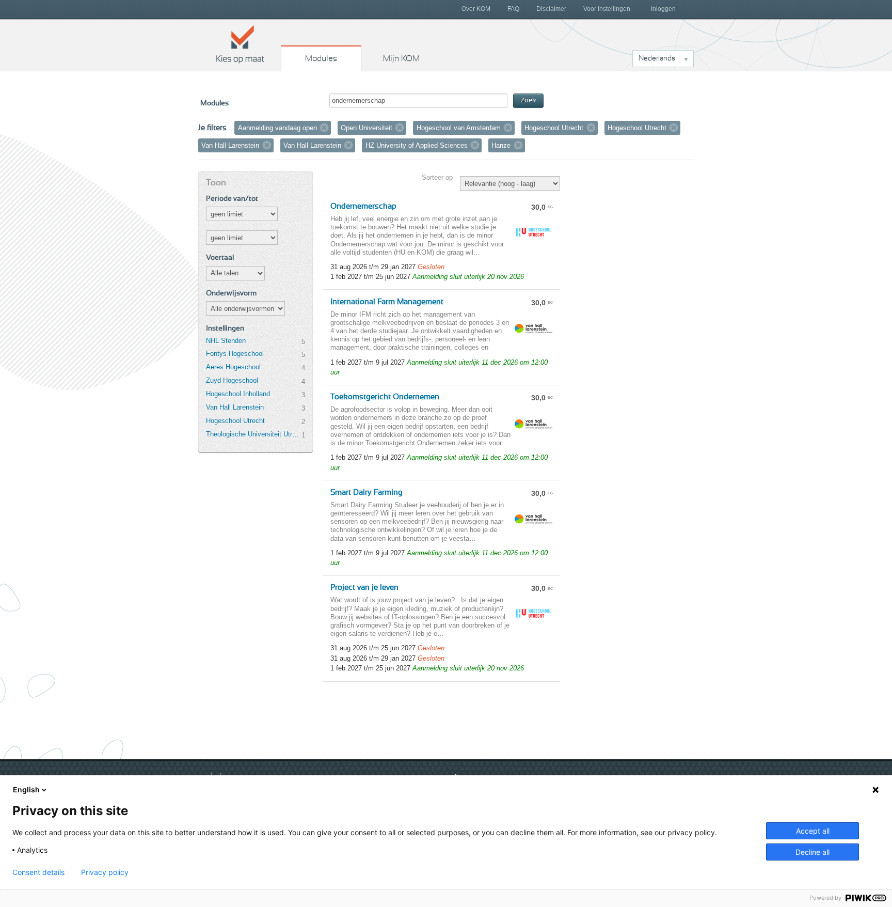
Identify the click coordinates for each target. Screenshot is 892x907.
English (26, 789)
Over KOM (475, 9)
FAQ (513, 9)
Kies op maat (240, 44)
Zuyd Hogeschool (232, 380)
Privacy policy (105, 872)
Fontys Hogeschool (235, 353)
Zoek (528, 100)
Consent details (38, 872)
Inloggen (663, 9)
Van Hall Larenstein (235, 407)
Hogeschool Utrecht (235, 421)
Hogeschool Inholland (238, 394)
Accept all (813, 830)
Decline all (812, 852)
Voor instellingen (606, 9)
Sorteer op (437, 177)
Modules (321, 58)
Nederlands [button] (657, 58)
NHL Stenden (226, 341)
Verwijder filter (324, 127)
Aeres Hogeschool (233, 367)
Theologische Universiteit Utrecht (253, 434)
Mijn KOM (401, 58)
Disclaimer (551, 9)
